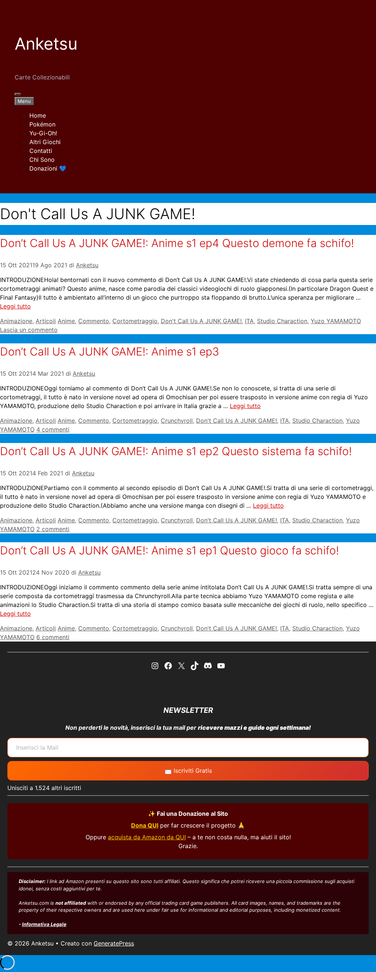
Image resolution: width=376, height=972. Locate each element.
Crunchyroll (177, 420)
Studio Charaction (282, 321)
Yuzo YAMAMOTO (336, 321)
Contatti (40, 150)
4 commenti (52, 429)
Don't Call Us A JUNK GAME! (201, 321)
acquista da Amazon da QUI (147, 837)
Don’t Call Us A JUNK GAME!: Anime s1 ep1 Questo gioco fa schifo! (169, 550)
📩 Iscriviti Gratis (188, 770)
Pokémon (42, 124)
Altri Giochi (45, 142)
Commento (93, 321)
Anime (66, 321)
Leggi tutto (15, 306)
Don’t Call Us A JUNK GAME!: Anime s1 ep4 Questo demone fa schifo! (177, 243)
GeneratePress (114, 943)
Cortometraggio (135, 321)
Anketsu (46, 43)
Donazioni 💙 (47, 168)
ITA (249, 321)
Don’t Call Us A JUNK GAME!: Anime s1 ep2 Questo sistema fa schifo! (176, 451)
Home (37, 115)
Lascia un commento (29, 329)
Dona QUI (144, 825)
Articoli (46, 321)
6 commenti (52, 637)
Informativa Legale (44, 924)
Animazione (16, 321)
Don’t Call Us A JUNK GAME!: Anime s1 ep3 (109, 351)
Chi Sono (42, 159)
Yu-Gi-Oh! (43, 133)
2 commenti (52, 529)
